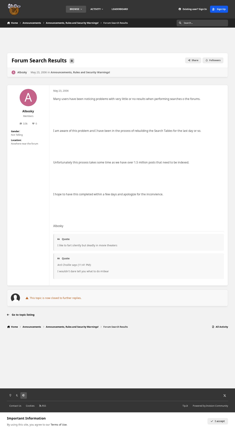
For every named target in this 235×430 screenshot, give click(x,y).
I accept (220, 421)
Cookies (30, 405)
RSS (43, 405)
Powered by (210, 405)
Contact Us (15, 405)
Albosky (22, 72)
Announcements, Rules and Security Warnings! (80, 72)
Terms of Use (59, 424)
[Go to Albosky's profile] (13, 72)
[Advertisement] (117, 39)
